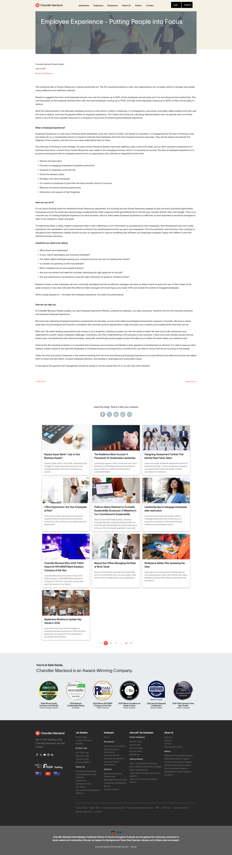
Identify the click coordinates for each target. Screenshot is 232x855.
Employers (98, 5)
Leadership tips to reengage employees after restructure (165, 509)
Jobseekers (83, 5)
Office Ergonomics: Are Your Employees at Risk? (65, 509)
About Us (126, 5)
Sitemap (133, 847)
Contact (150, 5)
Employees (113, 5)
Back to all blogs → (44, 73)
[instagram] (48, 755)
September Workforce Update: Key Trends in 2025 (62, 621)
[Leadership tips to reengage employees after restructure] (166, 490)
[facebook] (37, 755)
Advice (138, 5)
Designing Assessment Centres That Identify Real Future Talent (164, 456)
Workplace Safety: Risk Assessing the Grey (164, 565)
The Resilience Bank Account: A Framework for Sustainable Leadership (114, 456)
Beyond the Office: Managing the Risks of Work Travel (115, 565)
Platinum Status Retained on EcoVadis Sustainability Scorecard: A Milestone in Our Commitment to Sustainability (115, 511)
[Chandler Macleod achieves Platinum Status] (116, 490)
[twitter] (41, 755)
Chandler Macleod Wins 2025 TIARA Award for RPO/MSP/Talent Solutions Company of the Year (64, 567)
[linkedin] (52, 755)
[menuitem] (89, 737)
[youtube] (44, 755)
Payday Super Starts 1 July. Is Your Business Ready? (62, 456)
